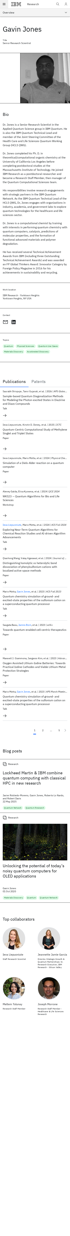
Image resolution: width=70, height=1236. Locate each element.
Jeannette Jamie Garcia (52, 954)
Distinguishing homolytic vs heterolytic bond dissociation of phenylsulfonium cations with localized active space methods (30, 566)
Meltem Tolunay (12, 1004)
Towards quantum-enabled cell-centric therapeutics (34, 629)
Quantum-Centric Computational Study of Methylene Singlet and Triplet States (35, 431)
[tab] (14, 381)
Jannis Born (24, 624)
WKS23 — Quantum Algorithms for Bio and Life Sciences (31, 498)
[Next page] (65, 730)
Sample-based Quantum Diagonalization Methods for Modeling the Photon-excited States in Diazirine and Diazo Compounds (34, 399)
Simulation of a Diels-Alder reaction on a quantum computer (33, 464)
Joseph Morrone (48, 1004)
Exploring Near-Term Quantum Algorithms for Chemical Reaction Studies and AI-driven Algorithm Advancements (34, 533)
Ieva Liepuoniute (12, 524)
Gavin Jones (23, 591)
